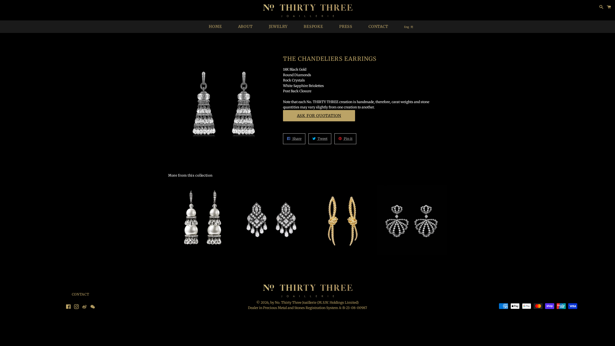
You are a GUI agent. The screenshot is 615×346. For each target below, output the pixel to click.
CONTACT (378, 26)
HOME (215, 26)
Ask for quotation (319, 115)
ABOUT (245, 26)
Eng (406, 27)
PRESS (345, 26)
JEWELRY (278, 26)
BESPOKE (313, 26)
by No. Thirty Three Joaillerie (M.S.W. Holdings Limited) (314, 302)
